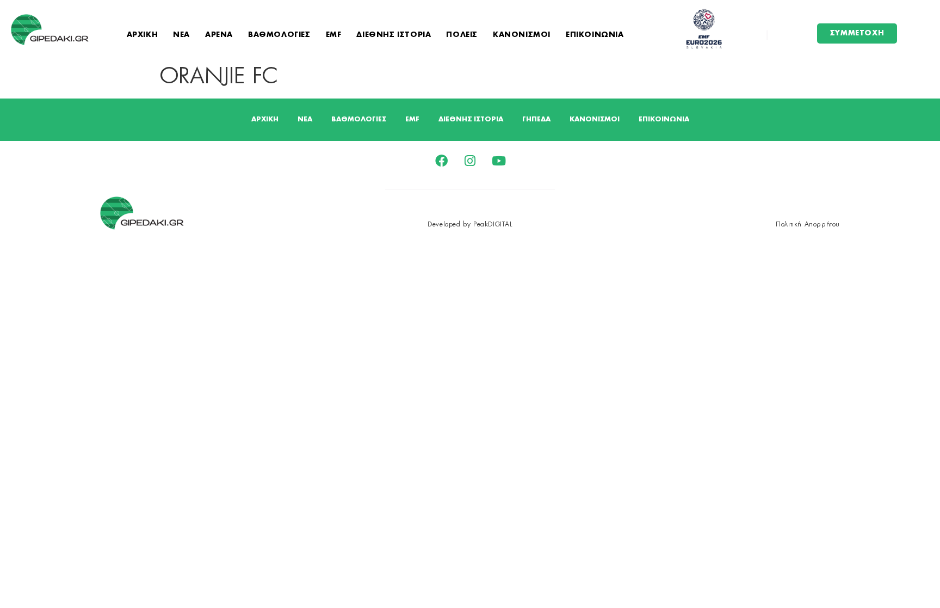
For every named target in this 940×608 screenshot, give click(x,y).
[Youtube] (499, 161)
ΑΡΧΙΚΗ (142, 35)
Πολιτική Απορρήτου (808, 224)
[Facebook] (441, 161)
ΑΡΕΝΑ (219, 35)
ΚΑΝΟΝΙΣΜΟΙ (522, 35)
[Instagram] (470, 161)
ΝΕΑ (181, 35)
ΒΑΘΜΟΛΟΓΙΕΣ (279, 35)
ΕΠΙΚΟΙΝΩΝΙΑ (595, 35)
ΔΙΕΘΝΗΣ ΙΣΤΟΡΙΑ (393, 35)
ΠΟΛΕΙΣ (462, 35)
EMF (334, 35)
